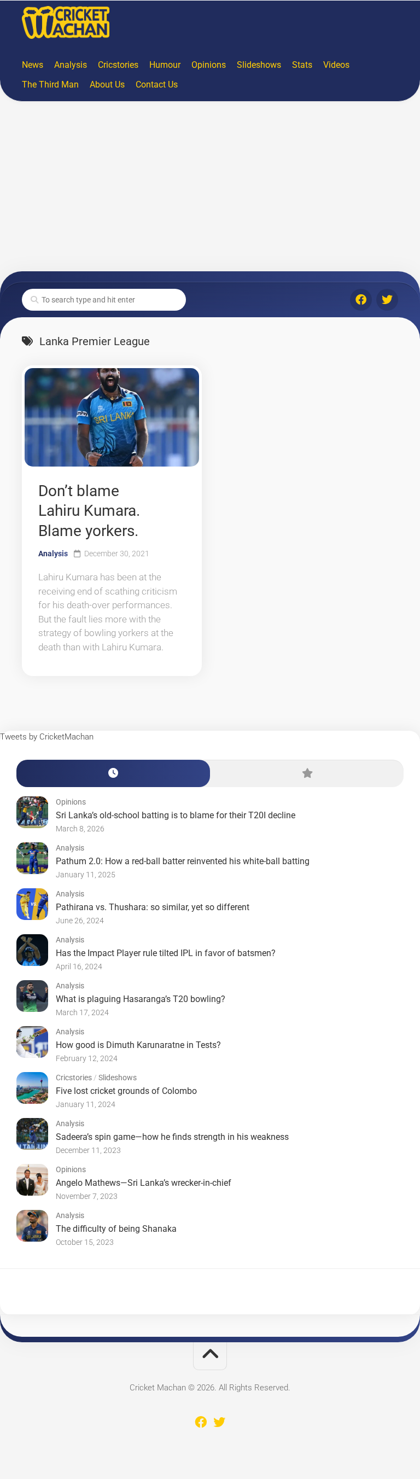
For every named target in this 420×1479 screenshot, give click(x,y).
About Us (107, 84)
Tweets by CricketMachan (47, 737)
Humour (164, 65)
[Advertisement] (210, 189)
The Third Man (50, 84)
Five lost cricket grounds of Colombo (126, 1091)
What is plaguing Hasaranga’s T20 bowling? (140, 999)
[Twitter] (387, 300)
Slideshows (259, 65)
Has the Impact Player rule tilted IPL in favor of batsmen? (166, 953)
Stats (302, 65)
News (32, 65)
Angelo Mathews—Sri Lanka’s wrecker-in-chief (143, 1183)
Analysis (70, 65)
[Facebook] (361, 300)
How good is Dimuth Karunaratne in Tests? (138, 1045)
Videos (336, 65)
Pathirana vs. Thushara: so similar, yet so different (152, 907)
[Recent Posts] (113, 774)
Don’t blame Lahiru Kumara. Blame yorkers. (89, 511)
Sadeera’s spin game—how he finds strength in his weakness (172, 1137)
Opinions (208, 65)
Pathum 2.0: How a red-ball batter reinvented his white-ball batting (183, 861)
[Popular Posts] (307, 774)
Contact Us (157, 84)
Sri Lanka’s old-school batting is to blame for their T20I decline (175, 815)
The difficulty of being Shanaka (116, 1229)
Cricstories (118, 65)
